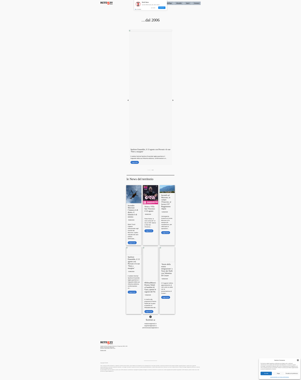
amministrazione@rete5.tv (150, 327)
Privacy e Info (103, 350)
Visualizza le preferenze (292, 373)
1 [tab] (148, 170)
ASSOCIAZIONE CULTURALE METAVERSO (279, 377)
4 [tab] (153, 170)
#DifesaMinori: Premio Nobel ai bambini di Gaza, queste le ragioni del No (150, 287)
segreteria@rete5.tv (150, 325)
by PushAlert (138, 9)
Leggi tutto (135, 96)
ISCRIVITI (161, 8)
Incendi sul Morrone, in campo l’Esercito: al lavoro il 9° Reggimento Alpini (166, 202)
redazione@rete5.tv (150, 323)
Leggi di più (132, 242)
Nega (278, 373)
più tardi (153, 8)
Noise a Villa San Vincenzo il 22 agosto (149, 209)
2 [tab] (149, 170)
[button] (298, 360)
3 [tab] (151, 170)
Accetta (266, 373)
